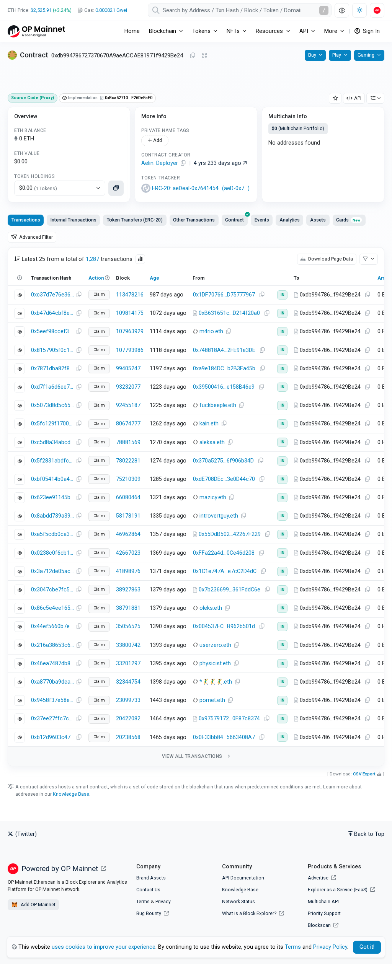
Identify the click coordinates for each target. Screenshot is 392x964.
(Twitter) (25, 834)
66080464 (128, 497)
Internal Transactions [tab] (73, 220)
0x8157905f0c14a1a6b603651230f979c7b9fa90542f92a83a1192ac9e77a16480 (52, 350)
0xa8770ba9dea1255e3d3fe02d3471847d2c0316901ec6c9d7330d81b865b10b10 (52, 682)
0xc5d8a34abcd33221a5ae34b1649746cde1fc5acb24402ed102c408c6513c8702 (52, 442)
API (357, 98)
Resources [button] (269, 31)
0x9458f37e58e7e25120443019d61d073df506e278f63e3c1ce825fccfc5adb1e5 (52, 700)
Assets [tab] (318, 220)
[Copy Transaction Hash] (78, 295)
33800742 (128, 645)
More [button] (330, 31)
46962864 (128, 534)
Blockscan (320, 925)
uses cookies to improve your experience (103, 947)
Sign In (370, 31)
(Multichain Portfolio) (298, 128)
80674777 (128, 423)
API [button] (303, 31)
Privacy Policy (330, 947)
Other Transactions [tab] (194, 220)
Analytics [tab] (289, 220)
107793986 (130, 350)
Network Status (238, 901)
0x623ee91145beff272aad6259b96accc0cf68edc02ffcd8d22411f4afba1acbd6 (52, 497)
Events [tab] (262, 220)
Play (336, 55)
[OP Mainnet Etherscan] (36, 31)
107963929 (130, 331)
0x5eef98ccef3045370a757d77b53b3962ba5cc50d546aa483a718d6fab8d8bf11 (52, 331)
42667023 (128, 553)
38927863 (128, 589)
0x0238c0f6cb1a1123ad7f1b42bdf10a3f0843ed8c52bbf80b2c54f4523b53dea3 (52, 553)
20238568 (128, 737)
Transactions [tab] (25, 220)
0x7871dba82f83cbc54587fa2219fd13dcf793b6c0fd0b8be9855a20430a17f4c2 (52, 368)
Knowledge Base (71, 794)
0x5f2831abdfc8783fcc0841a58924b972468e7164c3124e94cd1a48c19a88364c (52, 461)
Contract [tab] (234, 220)
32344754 (128, 682)
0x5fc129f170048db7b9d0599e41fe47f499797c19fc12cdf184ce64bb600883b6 (52, 423)
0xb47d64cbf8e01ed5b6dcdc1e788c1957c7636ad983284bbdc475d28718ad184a (52, 313)
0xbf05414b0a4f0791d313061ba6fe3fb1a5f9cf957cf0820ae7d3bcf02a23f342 (52, 479)
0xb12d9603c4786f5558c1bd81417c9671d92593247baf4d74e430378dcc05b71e (52, 737)
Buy (312, 55)
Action (96, 278)
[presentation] (235, 220)
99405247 (128, 368)
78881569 (128, 442)
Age (154, 278)
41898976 (128, 571)
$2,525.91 (41, 10)
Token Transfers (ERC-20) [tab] (135, 220)
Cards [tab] (348, 220)
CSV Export (364, 774)
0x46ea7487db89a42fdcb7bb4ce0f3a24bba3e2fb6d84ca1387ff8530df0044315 (52, 663)
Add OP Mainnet (38, 904)
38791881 (128, 608)
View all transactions (193, 756)
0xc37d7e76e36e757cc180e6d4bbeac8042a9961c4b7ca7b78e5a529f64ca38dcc (52, 294)
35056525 (128, 626)
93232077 (128, 387)
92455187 (128, 405)
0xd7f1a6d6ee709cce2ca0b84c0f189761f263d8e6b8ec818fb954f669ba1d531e (52, 387)
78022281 (128, 461)
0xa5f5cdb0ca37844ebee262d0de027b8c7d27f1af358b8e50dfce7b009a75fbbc (52, 534)
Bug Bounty (148, 913)
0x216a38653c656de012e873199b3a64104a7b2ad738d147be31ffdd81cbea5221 (52, 645)
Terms (143, 901)
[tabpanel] (196, 506)
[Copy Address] (192, 56)
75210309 (128, 479)
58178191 (128, 516)
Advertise (319, 878)
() (201, 188)
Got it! (366, 947)
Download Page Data (330, 259)
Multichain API (323, 901)
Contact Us (148, 889)
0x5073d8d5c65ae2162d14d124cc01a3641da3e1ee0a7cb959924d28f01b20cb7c (52, 405)
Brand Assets (151, 878)
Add (157, 140)
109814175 (130, 313)
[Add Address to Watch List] (335, 98)
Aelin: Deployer (159, 163)
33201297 (128, 663)
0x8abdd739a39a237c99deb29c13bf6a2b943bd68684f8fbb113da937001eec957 (52, 516)
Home (132, 31)
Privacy (163, 901)
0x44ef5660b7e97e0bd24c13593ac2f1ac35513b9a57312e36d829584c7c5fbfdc (52, 626)
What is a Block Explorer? (250, 913)
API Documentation (243, 878)
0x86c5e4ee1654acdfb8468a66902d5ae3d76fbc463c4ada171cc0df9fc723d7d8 (52, 608)
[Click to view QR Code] (204, 55)
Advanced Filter (35, 237)
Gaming (366, 55)
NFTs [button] (233, 31)
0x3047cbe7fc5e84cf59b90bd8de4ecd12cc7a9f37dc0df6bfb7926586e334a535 (52, 589)
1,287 (92, 259)
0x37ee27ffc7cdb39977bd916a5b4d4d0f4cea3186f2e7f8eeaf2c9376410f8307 (52, 718)
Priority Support (324, 913)
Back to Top (369, 834)
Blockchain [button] (162, 31)
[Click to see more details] (116, 188)
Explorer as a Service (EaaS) (338, 889)
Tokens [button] (201, 31)
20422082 (128, 718)
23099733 (128, 700)
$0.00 (38, 188)
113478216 (130, 294)
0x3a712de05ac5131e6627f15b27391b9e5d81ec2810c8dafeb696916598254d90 (52, 571)
